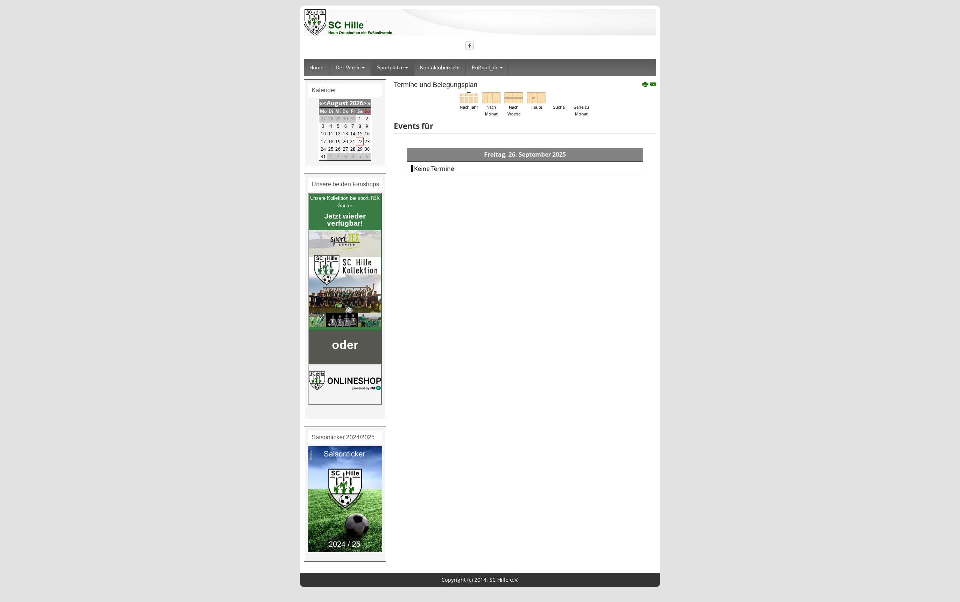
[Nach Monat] (491, 97)
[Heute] (536, 97)
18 (330, 141)
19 (337, 141)
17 (323, 141)
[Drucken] (645, 85)
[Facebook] (469, 45)
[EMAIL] (653, 85)
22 (360, 141)
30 (367, 149)
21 (352, 141)
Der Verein (348, 67)
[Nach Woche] (513, 97)
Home (316, 67)
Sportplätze (390, 67)
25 (330, 149)
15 (360, 133)
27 (345, 149)
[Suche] (558, 97)
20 (345, 141)
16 (367, 133)
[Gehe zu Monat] (581, 97)
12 (337, 133)
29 (360, 149)
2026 (356, 103)
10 (323, 133)
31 (323, 156)
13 (345, 133)
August (337, 103)
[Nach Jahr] (468, 97)
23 (367, 141)
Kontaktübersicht (440, 67)
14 (353, 133)
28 (353, 149)
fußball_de (485, 67)
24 (323, 149)
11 (330, 133)
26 (337, 149)
